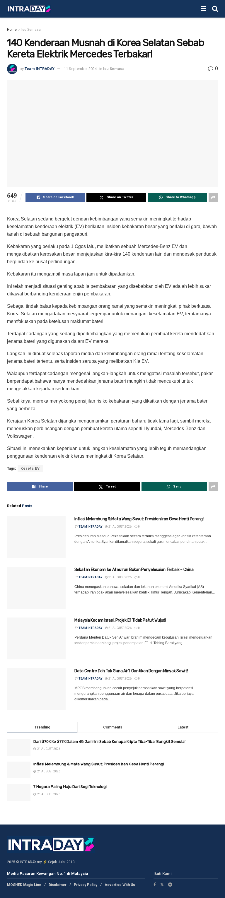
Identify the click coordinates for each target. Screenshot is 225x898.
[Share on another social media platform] (213, 197)
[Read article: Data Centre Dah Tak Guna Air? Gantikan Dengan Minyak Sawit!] (36, 689)
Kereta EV (30, 468)
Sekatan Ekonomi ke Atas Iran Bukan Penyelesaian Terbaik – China (133, 569)
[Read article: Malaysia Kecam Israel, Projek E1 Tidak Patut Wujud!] (36, 638)
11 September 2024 (80, 68)
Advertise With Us (120, 885)
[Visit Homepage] (29, 9)
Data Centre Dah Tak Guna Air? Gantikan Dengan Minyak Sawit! (131, 670)
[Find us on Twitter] (162, 884)
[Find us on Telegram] (170, 884)
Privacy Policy (85, 885)
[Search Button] (215, 9)
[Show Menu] (203, 9)
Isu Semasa (31, 30)
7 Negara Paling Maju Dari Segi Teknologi (70, 786)
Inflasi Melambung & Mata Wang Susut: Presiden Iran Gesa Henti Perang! (139, 518)
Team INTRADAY (39, 68)
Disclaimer (58, 885)
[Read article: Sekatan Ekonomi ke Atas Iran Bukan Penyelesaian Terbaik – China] (36, 588)
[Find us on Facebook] (155, 884)
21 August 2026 (120, 526)
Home (12, 30)
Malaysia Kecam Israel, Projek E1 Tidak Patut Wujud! (120, 620)
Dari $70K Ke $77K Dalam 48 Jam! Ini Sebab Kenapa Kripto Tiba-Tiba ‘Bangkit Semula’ (109, 741)
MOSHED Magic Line (24, 885)
